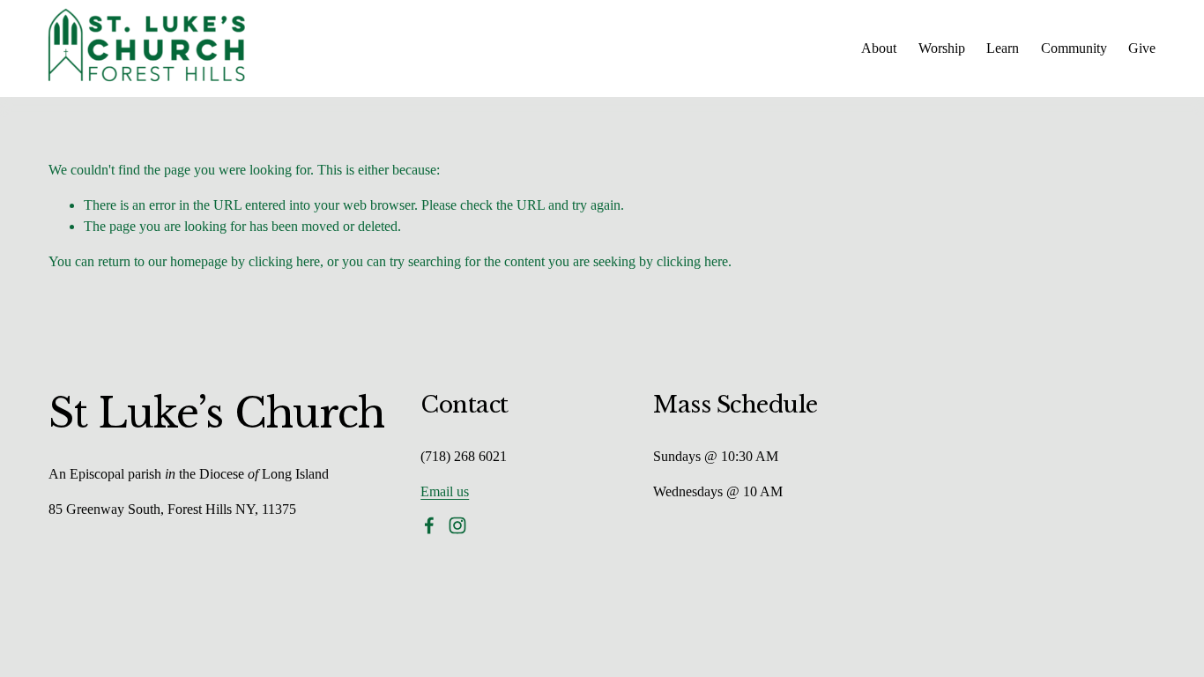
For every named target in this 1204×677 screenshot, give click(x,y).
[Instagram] (457, 525)
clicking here (284, 261)
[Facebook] (429, 525)
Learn (1002, 48)
